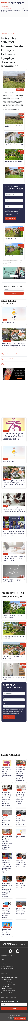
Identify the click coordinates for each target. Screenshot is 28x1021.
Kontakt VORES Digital (7, 966)
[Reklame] (14, 273)
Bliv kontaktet (10, 218)
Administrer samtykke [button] (7, 968)
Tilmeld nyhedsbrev (20, 1018)
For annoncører (5, 962)
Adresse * (7, 204)
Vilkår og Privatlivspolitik (7, 964)
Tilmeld (14, 293)
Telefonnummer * (9, 192)
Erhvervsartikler (5, 986)
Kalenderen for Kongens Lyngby (9, 982)
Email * (6, 198)
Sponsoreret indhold (6, 993)
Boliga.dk (8, 265)
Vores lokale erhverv (6, 979)
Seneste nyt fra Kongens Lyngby (9, 977)
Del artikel (19, 89)
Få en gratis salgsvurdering (8, 990)
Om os (2, 959)
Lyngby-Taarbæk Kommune (8, 988)
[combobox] (5, 206)
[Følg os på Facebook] (10, 951)
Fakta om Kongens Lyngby (8, 984)
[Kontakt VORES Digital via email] (17, 951)
